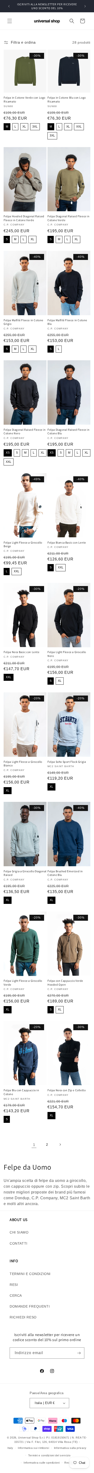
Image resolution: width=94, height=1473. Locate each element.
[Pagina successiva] (60, 1144)
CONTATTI (18, 1243)
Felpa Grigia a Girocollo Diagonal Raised (25, 873)
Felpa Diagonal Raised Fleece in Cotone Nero (25, 431)
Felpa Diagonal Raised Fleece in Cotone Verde (68, 218)
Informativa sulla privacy (70, 1447)
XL (24, 126)
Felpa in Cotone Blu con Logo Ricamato (66, 99)
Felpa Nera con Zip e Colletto (66, 1090)
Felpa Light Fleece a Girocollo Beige (23, 544)
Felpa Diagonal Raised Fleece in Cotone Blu (68, 431)
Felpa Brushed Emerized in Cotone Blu (65, 873)
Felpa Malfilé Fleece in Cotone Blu (67, 322)
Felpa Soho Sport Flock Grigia (66, 762)
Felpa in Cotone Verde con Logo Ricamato (24, 99)
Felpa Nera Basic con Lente (22, 652)
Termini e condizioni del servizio (49, 1455)
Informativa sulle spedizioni (42, 1462)
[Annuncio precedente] (9, 6)
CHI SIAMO (19, 1232)
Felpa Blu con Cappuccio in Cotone (21, 1092)
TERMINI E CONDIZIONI (30, 1274)
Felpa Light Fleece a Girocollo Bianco (23, 763)
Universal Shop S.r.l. (31, 1437)
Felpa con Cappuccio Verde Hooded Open (65, 982)
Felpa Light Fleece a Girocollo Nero (66, 654)
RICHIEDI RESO (23, 1317)
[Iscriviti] (79, 1353)
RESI (14, 1285)
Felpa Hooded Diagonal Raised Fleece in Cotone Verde (24, 218)
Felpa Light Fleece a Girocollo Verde (23, 982)
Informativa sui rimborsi (33, 1447)
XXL (79, 126)
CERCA (16, 1295)
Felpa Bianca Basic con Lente (66, 542)
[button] (9, 21)
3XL (35, 126)
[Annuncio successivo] (85, 6)
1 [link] (34, 1145)
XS (8, 452)
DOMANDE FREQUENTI (30, 1306)
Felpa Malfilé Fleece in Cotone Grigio (23, 322)
